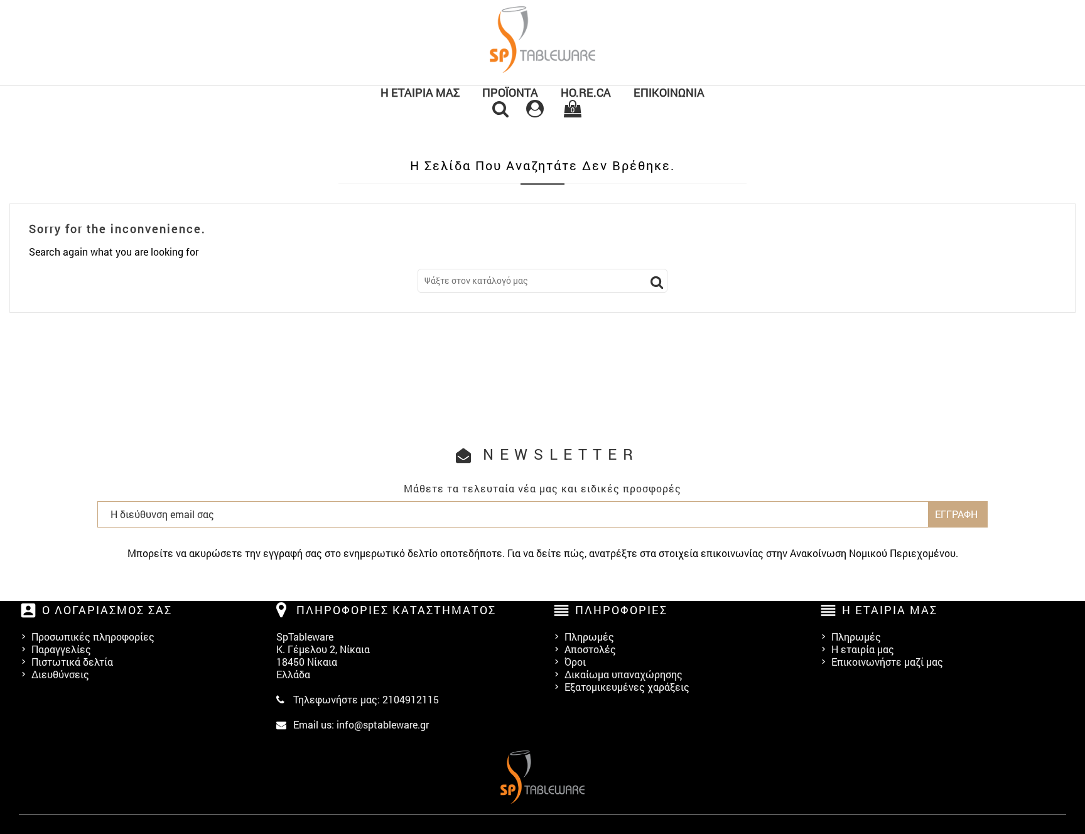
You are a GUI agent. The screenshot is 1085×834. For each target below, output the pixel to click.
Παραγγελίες (61, 649)
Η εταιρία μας (420, 92)
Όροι (575, 661)
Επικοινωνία (669, 92)
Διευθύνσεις (60, 674)
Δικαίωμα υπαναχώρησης (623, 674)
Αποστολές (590, 649)
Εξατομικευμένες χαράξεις (626, 686)
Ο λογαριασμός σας (107, 609)
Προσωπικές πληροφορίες (92, 636)
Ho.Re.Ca (586, 92)
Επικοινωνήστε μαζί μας (887, 661)
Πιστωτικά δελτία (72, 661)
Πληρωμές (589, 636)
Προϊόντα (510, 92)
